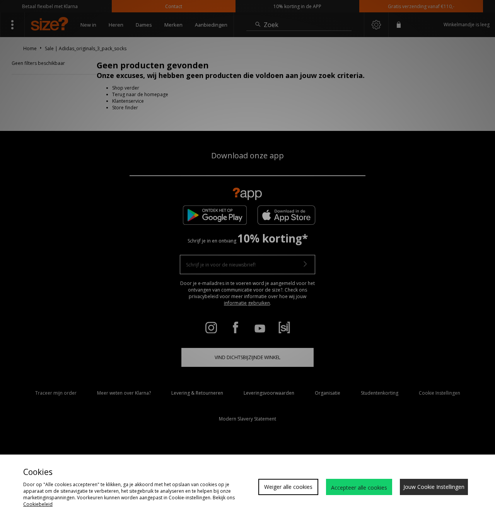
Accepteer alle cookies (359, 487)
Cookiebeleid (38, 504)
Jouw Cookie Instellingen (433, 486)
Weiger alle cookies (288, 486)
